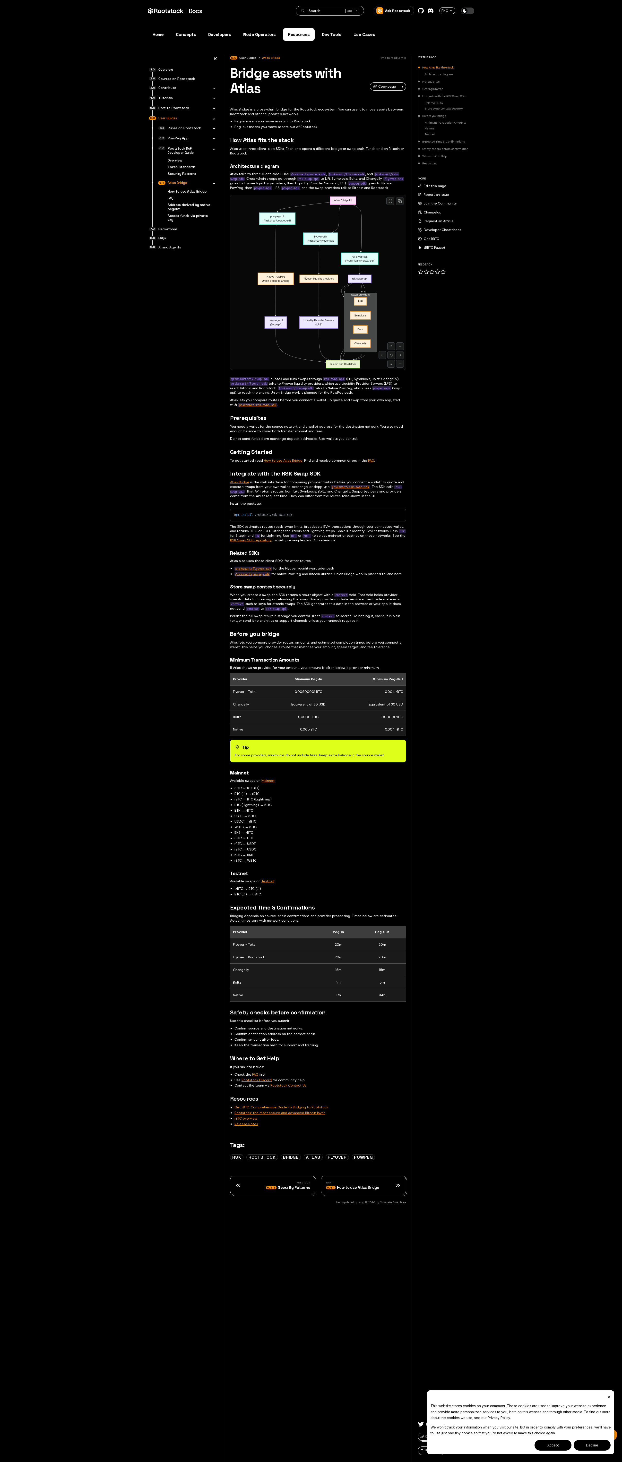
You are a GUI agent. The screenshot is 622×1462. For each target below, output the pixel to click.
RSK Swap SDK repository (251, 540)
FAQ (371, 460)
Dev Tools (331, 34)
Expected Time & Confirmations (443, 142)
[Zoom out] (400, 364)
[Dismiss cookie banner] (609, 1397)
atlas (313, 1157)
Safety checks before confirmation (445, 149)
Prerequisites (431, 82)
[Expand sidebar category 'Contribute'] (212, 88)
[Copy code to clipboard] (400, 515)
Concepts (186, 34)
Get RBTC (431, 239)
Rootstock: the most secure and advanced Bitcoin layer (279, 1113)
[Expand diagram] (390, 201)
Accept (553, 1445)
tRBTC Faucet (434, 247)
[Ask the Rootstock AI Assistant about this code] (391, 515)
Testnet (267, 881)
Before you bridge (434, 116)
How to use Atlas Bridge (283, 460)
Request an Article (439, 221)
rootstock (262, 1157)
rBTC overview (245, 1118)
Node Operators (259, 34)
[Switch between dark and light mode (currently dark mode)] (467, 11)
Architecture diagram (439, 74)
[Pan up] (391, 346)
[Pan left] (382, 355)
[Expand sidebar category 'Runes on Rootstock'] (212, 128)
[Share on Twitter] (421, 1424)
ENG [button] (444, 10)
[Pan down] (391, 364)
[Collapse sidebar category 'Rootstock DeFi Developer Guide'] (212, 149)
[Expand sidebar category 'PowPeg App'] (212, 139)
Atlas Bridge (239, 482)
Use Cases (364, 34)
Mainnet (268, 780)
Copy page (387, 86)
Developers (219, 34)
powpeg (363, 1157)
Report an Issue (436, 194)
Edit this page (435, 186)
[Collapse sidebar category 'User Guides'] (212, 118)
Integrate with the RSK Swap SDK (444, 96)
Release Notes (246, 1124)
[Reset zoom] (391, 355)
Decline (592, 1445)
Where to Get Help (434, 156)
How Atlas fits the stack (438, 67)
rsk (236, 1157)
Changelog (432, 212)
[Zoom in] (400, 346)
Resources (299, 34)
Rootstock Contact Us (288, 1085)
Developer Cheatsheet (442, 230)
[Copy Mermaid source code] (400, 201)
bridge (291, 1157)
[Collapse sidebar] (215, 60)
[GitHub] (421, 11)
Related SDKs (434, 103)
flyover (337, 1157)
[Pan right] (400, 355)
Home (158, 34)
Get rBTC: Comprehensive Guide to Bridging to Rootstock (281, 1107)
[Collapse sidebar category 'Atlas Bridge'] (212, 183)
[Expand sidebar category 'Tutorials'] (212, 98)
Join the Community (440, 203)
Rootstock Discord (257, 1080)
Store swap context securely (444, 108)
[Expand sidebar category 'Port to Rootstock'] (212, 108)
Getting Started (432, 89)
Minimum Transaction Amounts (445, 123)
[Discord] (430, 11)
